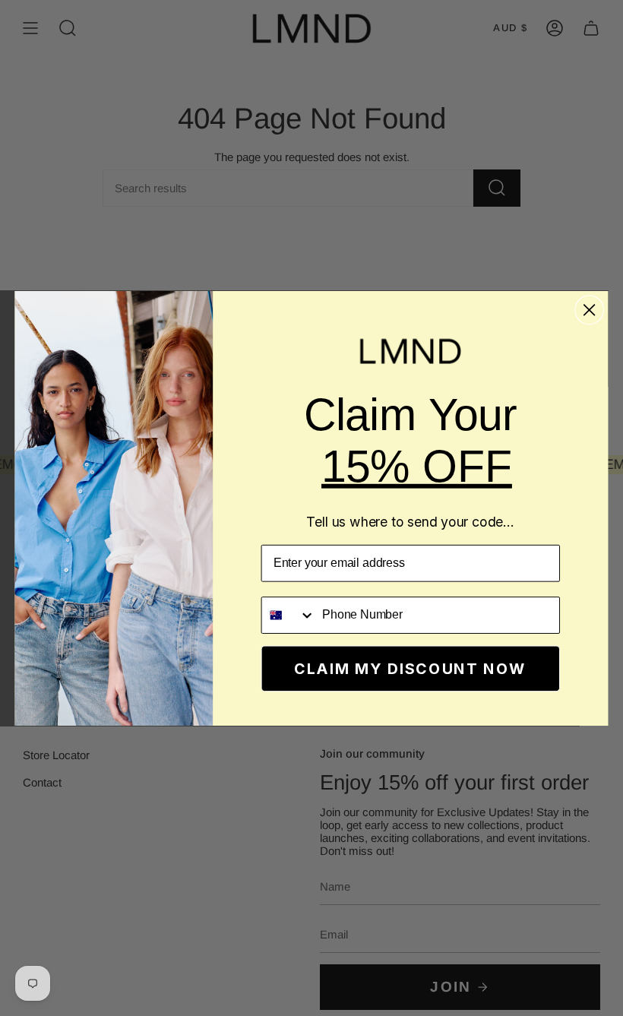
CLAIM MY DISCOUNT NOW (410, 667)
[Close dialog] (589, 309)
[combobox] (288, 614)
